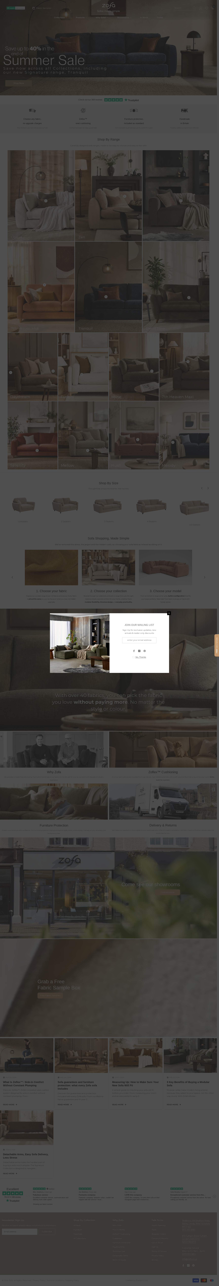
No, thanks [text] (140, 657)
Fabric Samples (217, 645)
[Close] (169, 613)
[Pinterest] (144, 651)
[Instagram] (139, 651)
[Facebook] (134, 651)
